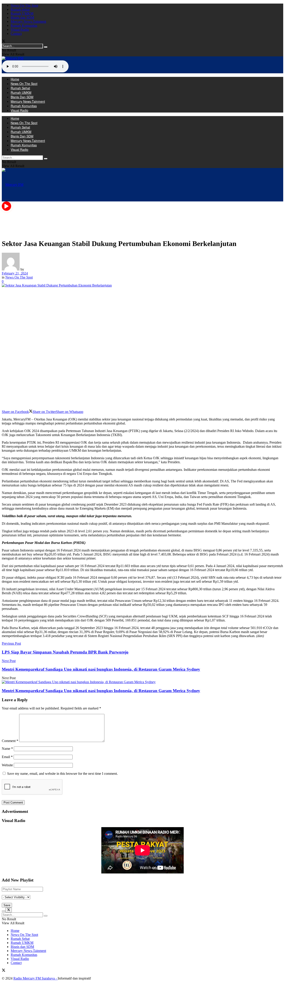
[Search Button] (45, 47)
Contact (16, 33)
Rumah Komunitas (24, 25)
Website (7, 765)
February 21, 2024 (15, 273)
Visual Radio (20, 29)
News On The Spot (24, 5)
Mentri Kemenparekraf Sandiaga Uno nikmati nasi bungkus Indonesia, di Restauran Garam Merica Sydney (101, 690)
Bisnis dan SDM (22, 17)
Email (7, 757)
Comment (10, 741)
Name (7, 748)
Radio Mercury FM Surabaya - (35, 978)
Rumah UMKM (22, 13)
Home (15, 79)
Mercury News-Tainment (28, 21)
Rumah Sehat (20, 9)
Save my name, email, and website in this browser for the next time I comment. (62, 773)
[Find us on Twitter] (3, 41)
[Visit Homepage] (12, 58)
